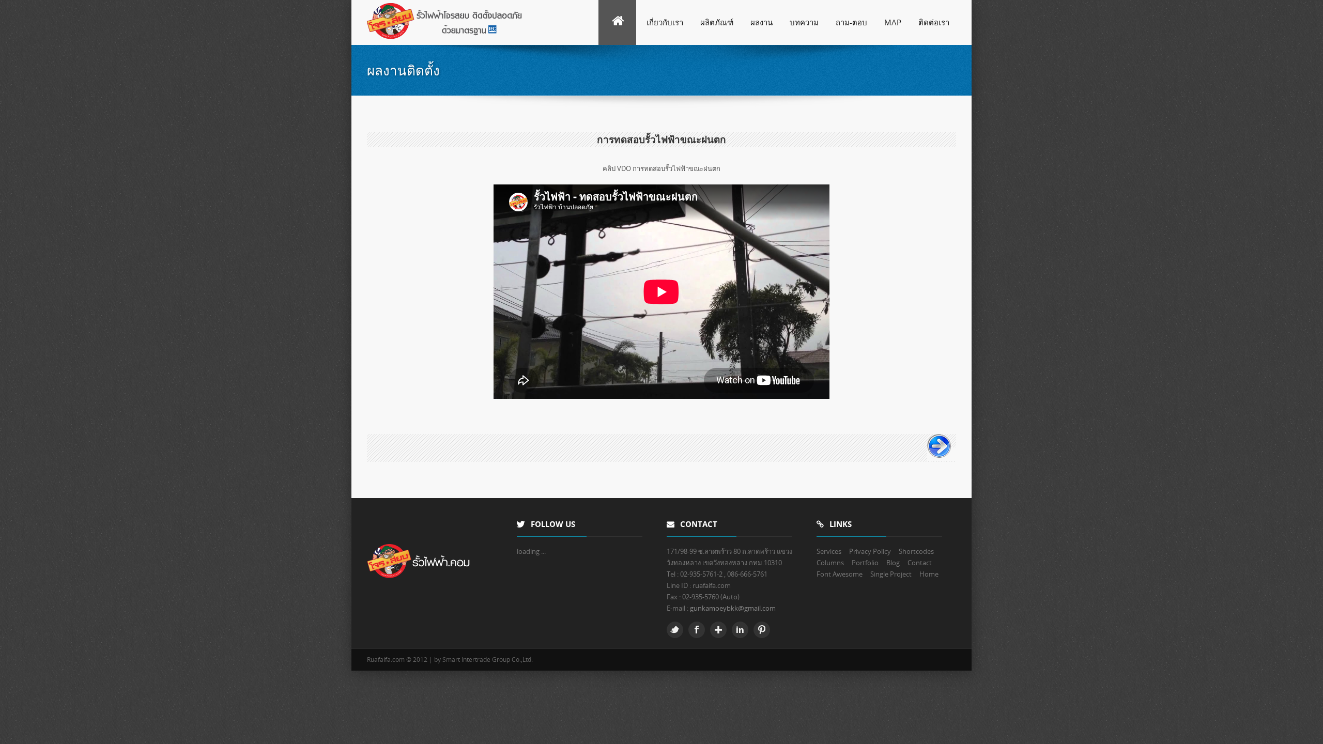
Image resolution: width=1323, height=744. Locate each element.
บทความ (804, 22)
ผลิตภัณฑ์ (716, 22)
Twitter (675, 630)
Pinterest (761, 630)
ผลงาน (761, 22)
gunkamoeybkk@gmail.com (733, 608)
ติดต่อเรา (933, 22)
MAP (892, 22)
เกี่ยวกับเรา (665, 22)
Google (718, 630)
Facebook (696, 630)
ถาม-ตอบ (851, 22)
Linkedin (740, 630)
